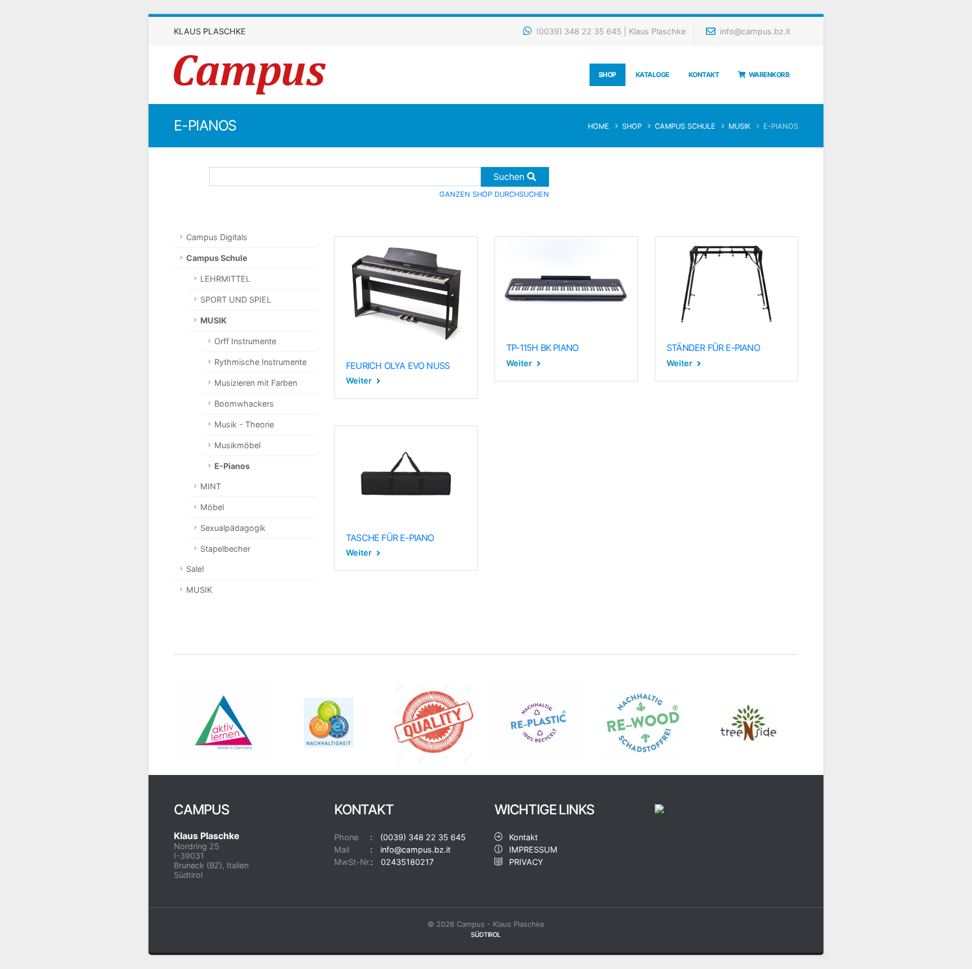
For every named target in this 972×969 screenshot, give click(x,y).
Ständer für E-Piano (713, 347)
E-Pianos (232, 466)
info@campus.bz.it (754, 31)
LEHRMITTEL (225, 278)
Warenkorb (768, 74)
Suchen (510, 176)
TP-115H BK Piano (542, 347)
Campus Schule (685, 126)
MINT (210, 486)
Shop (607, 74)
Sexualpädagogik (233, 528)
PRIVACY (522, 862)
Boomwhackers (244, 403)
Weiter (360, 380)
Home (598, 126)
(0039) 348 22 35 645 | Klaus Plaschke (610, 31)
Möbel (212, 507)
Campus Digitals (217, 237)
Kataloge (652, 74)
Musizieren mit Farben (255, 382)
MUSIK (739, 126)
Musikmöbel (237, 445)
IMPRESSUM (529, 849)
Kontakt (703, 74)
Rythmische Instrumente (260, 362)
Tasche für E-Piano (390, 537)
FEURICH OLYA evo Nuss (397, 365)
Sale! (195, 569)
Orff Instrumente (245, 341)
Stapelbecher (225, 548)
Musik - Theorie (244, 424)
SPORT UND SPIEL (235, 299)
